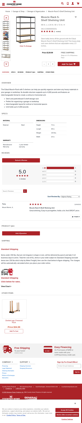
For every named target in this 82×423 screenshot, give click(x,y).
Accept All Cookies (67, 410)
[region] (40, 411)
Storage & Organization (36, 11)
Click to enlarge (26, 46)
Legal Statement (7, 368)
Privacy (4, 373)
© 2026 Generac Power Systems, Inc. (13, 392)
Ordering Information (8, 371)
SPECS (13, 72)
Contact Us (9, 388)
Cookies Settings (67, 419)
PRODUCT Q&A (30, 72)
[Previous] (6, 18)
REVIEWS (20, 72)
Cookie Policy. (11, 415)
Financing (5, 366)
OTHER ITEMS (50, 72)
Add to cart (67, 64)
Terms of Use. (21, 415)
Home (7, 11)
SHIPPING (40, 72)
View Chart (6, 286)
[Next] (6, 64)
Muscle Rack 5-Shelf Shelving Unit (61, 11)
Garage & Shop (18, 11)
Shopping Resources (26, 368)
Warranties (5, 378)
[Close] (75, 403)
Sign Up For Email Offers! (67, 362)
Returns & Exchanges (8, 375)
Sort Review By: (54, 196)
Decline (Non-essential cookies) (67, 415)
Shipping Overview (25, 366)
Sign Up (77, 372)
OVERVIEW (5, 72)
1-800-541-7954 (20, 388)
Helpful (77, 216)
